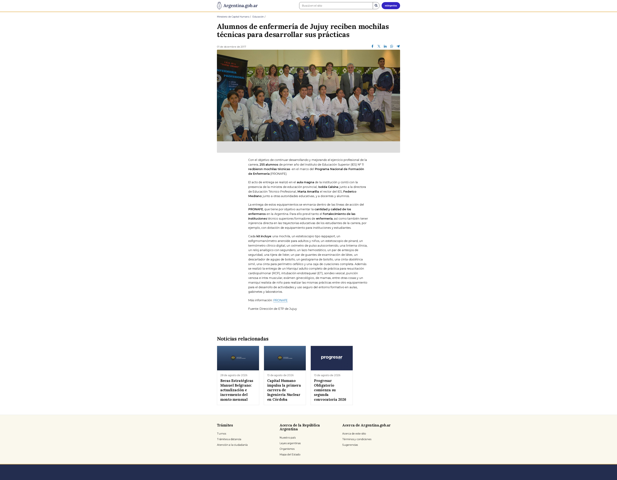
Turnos (221, 433)
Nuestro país (288, 437)
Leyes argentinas (290, 443)
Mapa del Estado (290, 454)
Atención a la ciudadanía (232, 444)
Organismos (287, 448)
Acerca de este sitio (354, 433)
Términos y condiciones (356, 439)
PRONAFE (280, 300)
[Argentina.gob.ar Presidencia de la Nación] (237, 6)
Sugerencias (350, 444)
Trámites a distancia (229, 439)
